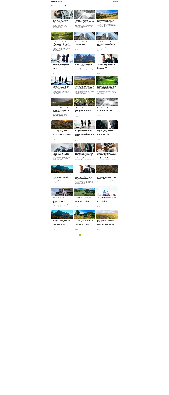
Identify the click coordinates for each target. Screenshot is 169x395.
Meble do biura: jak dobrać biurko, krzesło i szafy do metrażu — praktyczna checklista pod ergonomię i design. (84, 43)
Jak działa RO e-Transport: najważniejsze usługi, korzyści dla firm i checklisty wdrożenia (83, 66)
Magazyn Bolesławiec (56, 1)
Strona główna (115, 1)
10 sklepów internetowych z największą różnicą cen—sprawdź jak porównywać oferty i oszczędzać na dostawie (61, 154)
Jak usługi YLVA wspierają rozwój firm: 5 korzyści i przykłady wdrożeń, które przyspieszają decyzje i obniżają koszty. (105, 21)
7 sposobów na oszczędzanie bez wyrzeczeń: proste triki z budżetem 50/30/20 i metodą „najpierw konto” (105, 109)
